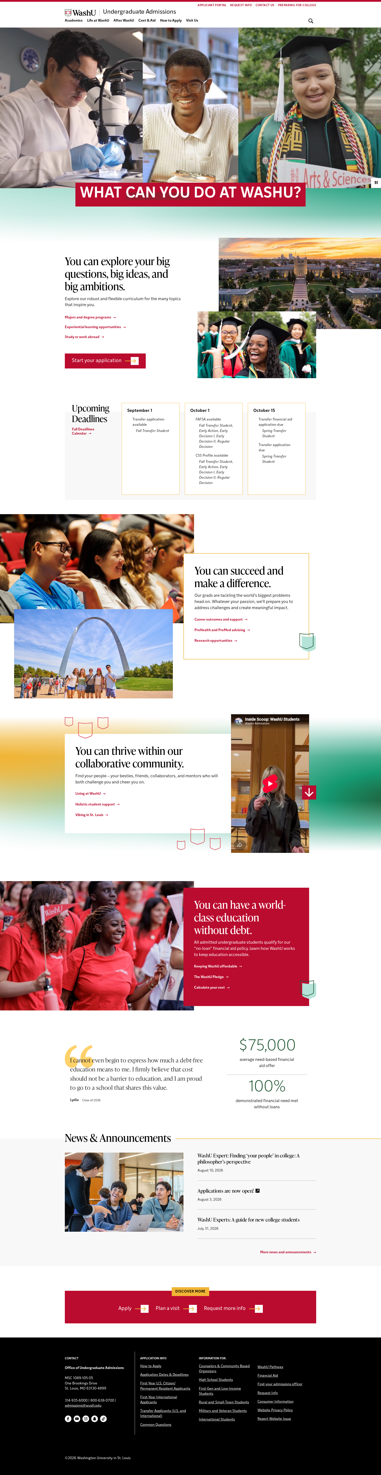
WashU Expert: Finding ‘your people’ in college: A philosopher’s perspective (249, 1158)
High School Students (216, 1380)
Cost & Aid (147, 20)
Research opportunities (213, 641)
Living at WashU (88, 794)
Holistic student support (95, 804)
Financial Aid (268, 1376)
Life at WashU (98, 20)
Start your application (96, 360)
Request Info (241, 5)
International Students (217, 1419)
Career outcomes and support (218, 619)
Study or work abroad (82, 337)
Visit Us (192, 20)
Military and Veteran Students (223, 1411)
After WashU (124, 20)
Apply (124, 1308)
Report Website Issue (274, 1419)
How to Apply (171, 20)
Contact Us (265, 5)
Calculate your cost (209, 988)
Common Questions (155, 1425)
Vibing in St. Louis (89, 815)
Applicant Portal (212, 5)
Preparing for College (297, 5)
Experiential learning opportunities (93, 327)
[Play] (376, 183)
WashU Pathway (270, 1367)
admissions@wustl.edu (83, 1406)
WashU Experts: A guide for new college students (249, 1219)
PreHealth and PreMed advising (219, 630)
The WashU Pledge (209, 977)
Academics (74, 20)
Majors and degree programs (88, 317)
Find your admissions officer (280, 1384)
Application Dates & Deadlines (164, 1375)
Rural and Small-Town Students (224, 1402)
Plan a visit (168, 1308)
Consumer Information (275, 1402)
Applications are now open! (226, 1190)
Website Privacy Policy (275, 1410)
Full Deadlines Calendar (83, 431)
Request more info (225, 1308)
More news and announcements (285, 1252)
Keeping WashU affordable (215, 966)
